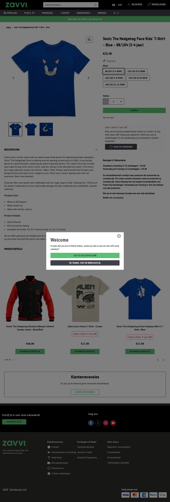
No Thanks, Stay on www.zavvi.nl (85, 263)
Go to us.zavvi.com (85, 255)
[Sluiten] (119, 236)
